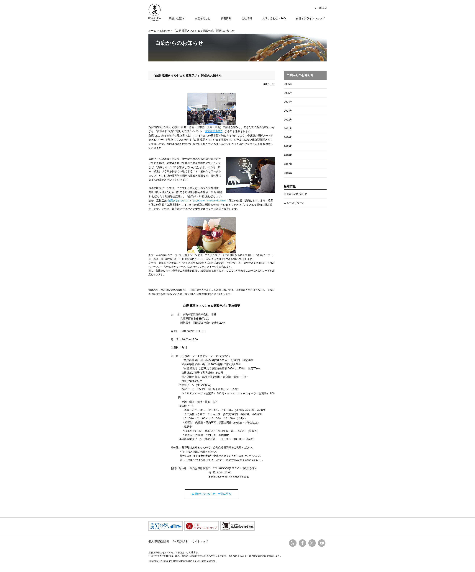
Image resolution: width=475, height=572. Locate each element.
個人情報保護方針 (158, 541)
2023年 (288, 110)
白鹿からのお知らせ (295, 193)
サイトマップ (200, 541)
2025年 (288, 92)
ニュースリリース (294, 202)
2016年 (288, 173)
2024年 (288, 101)
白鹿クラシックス (178, 200)
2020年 (288, 137)
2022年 (288, 119)
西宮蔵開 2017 (213, 131)
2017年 (288, 164)
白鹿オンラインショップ (310, 18)
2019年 (288, 146)
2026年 (288, 83)
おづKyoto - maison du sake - (210, 200)
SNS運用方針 (181, 541)
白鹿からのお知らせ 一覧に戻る (211, 493)
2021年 (288, 128)
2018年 (288, 155)
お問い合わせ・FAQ (274, 18)
